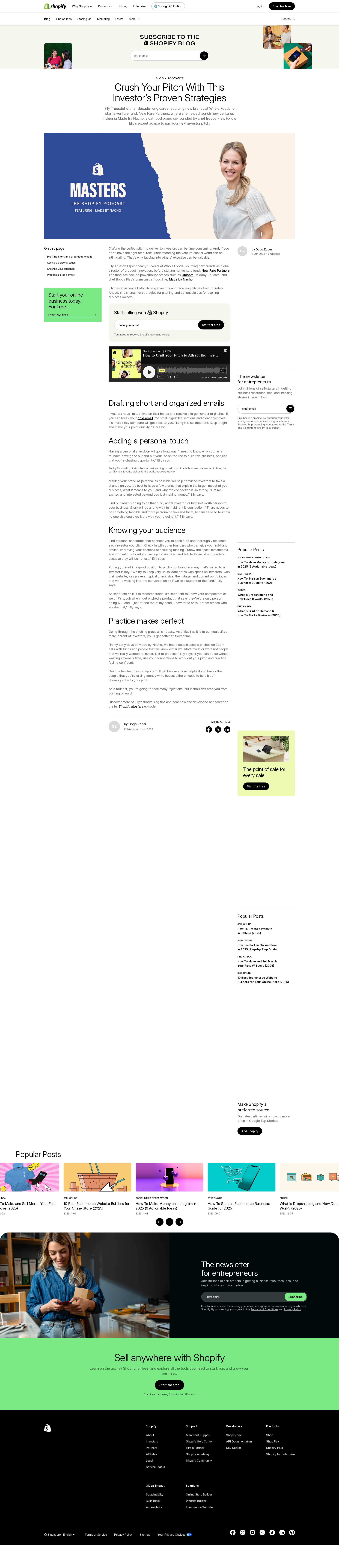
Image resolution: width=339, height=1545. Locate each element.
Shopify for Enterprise (280, 1454)
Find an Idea (64, 19)
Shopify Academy (197, 1454)
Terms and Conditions (264, 1309)
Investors (152, 1441)
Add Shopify (249, 1131)
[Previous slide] (159, 1222)
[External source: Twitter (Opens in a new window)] (242, 1532)
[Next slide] (179, 1222)
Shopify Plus (274, 1448)
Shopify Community (199, 1460)
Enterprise (139, 6)
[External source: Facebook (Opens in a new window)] (233, 1532)
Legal (149, 1460)
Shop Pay (272, 1441)
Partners (151, 1448)
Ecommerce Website (199, 1507)
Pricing (123, 6)
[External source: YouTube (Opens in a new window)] (252, 1532)
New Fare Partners (216, 270)
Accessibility (154, 1507)
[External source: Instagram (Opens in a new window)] (262, 1532)
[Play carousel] (169, 1222)
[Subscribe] (204, 55)
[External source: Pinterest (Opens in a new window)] (292, 1532)
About (150, 1435)
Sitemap (145, 1534)
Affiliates (151, 1454)
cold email (145, 418)
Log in (259, 6)
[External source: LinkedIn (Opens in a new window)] (282, 1532)
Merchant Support (198, 1435)
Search (286, 19)
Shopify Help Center (199, 1441)
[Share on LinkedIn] (227, 729)
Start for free (282, 6)
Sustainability (154, 1494)
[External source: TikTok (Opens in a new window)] (272, 1532)
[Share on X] (218, 729)
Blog (47, 19)
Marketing (103, 19)
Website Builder (196, 1501)
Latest (119, 19)
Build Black (153, 1501)
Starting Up (84, 19)
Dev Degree (234, 1448)
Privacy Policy (270, 427)
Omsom (188, 275)
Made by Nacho (181, 279)
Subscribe (296, 1297)
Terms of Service (96, 1534)
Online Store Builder (199, 1494)
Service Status (155, 1467)
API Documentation (239, 1441)
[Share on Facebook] (209, 729)
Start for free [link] (211, 325)
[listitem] (169, 1189)
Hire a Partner (195, 1448)
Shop (269, 1435)
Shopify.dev (234, 1435)
